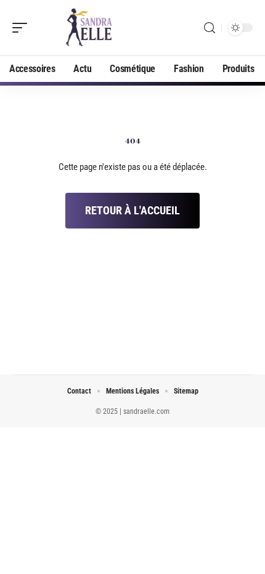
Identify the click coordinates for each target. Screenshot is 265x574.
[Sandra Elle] (88, 27)
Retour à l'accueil (132, 210)
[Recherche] (209, 28)
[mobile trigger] (22, 27)
